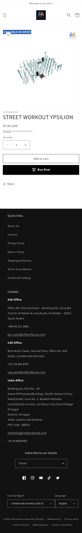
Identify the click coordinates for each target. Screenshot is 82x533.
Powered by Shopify (34, 518)
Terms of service (21, 524)
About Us (13, 226)
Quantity (7, 137)
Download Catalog (19, 278)
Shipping (7, 131)
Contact (12, 234)
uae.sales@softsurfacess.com (26, 372)
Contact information (62, 524)
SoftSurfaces (17, 518)
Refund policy (54, 519)
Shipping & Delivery (19, 260)
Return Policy (16, 252)
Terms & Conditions (20, 269)
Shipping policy (40, 524)
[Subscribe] (63, 463)
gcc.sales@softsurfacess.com (26, 334)
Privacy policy (72, 519)
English (63, 503)
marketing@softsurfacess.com (27, 433)
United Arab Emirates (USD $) (27, 503)
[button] (5, 15)
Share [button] (10, 184)
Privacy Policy (16, 243)
